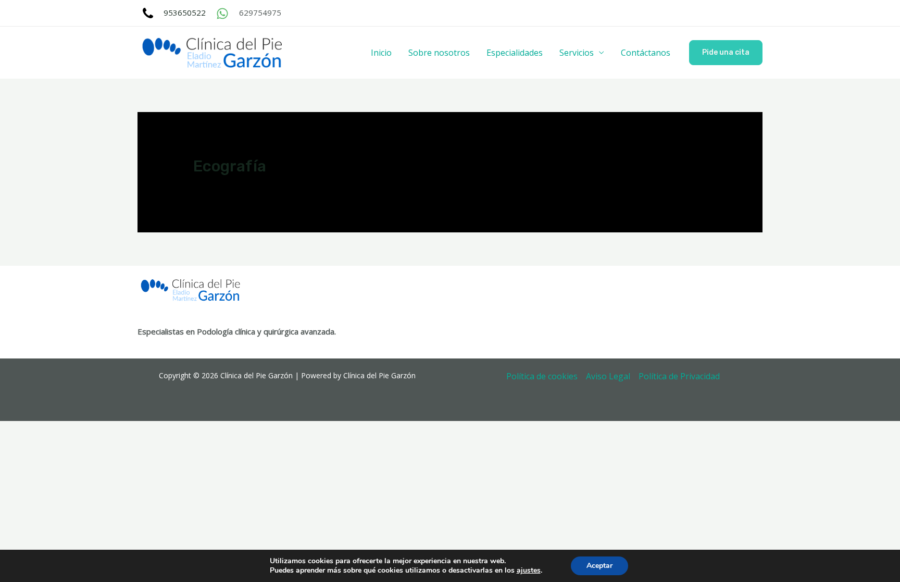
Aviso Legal (608, 376)
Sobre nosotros (439, 52)
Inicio (381, 52)
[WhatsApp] (222, 13)
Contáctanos (645, 52)
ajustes (529, 570)
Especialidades (514, 52)
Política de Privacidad (679, 376)
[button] (725, 52)
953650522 (185, 12)
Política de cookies (542, 376)
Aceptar (599, 566)
